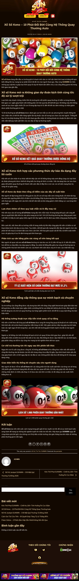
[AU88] (20, 576)
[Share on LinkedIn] (49, 444)
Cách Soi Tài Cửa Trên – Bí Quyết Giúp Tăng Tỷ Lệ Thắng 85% (25, 516)
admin (50, 34)
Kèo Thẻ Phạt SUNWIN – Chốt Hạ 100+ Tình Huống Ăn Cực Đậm (26, 505)
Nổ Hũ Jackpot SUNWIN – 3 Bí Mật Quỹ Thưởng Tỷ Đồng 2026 (25, 513)
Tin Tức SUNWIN (42, 21)
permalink (59, 451)
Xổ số (34, 21)
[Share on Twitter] (37, 444)
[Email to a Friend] (41, 444)
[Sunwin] (39, 7)
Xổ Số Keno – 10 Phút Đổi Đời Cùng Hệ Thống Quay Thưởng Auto (26, 509)
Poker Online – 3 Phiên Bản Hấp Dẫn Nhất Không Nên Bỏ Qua (25, 520)
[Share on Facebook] (34, 444)
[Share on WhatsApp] (30, 444)
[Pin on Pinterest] (45, 444)
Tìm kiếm (5, 486)
